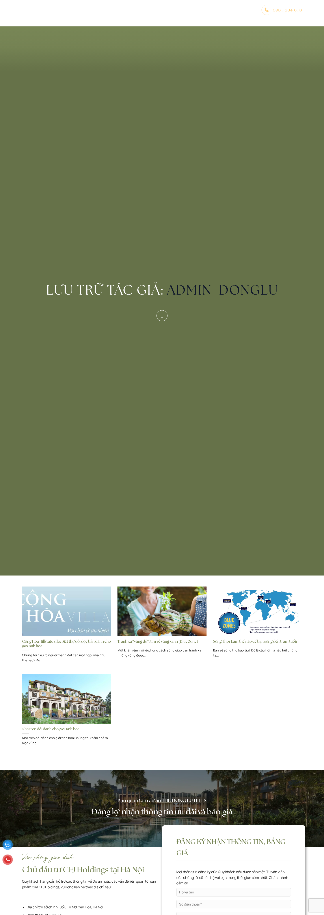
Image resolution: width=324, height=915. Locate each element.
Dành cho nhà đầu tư (172, 10)
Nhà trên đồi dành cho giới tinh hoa (51, 729)
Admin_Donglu (222, 290)
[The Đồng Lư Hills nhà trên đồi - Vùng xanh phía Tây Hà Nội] (44, 10)
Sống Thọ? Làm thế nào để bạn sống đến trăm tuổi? (255, 641)
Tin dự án (224, 10)
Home (78, 10)
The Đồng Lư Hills (104, 10)
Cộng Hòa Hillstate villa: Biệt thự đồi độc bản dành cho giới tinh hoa (66, 644)
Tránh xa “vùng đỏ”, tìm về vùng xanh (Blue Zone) (157, 641)
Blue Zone (138, 10)
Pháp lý (203, 10)
